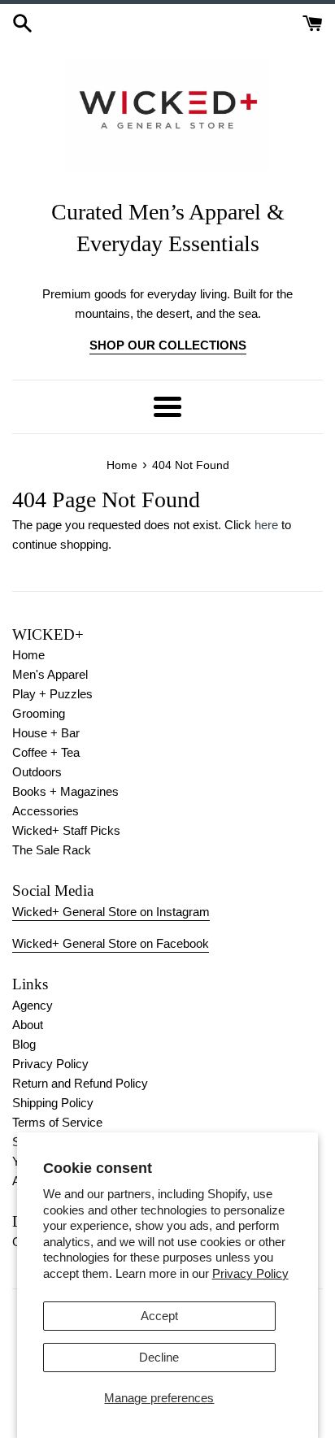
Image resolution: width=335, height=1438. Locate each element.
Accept (159, 1316)
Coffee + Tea (46, 752)
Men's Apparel (50, 674)
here (266, 525)
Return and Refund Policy (80, 1083)
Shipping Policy (53, 1103)
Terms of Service (57, 1122)
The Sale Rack (51, 850)
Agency (32, 1005)
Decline (159, 1357)
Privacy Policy (250, 1273)
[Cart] (312, 21)
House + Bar (46, 733)
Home (28, 655)
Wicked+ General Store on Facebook (110, 943)
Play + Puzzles (52, 694)
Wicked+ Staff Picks (66, 830)
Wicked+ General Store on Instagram (111, 912)
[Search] (22, 21)
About (27, 1025)
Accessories (45, 811)
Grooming (38, 713)
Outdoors (37, 772)
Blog (24, 1044)
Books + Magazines (65, 791)
